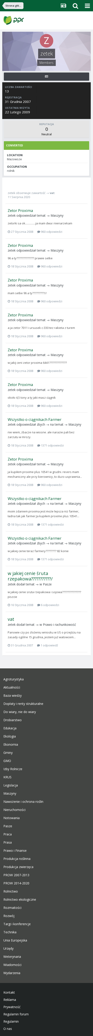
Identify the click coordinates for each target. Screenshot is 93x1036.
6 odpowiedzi (49, 605)
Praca (7, 834)
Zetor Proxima (20, 210)
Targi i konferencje (17, 924)
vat (52, 193)
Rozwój (8, 916)
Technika (9, 932)
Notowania (11, 818)
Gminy (8, 753)
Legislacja (10, 785)
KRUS (7, 777)
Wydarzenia (11, 973)
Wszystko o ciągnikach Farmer (34, 419)
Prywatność (12, 1007)
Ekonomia (10, 744)
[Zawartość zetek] (46, 77)
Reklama (9, 999)
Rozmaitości (12, 908)
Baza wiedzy (12, 696)
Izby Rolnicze (12, 769)
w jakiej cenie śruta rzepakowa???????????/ (30, 576)
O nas (7, 1028)
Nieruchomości (14, 810)
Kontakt (9, 992)
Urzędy (8, 948)
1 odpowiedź (49, 645)
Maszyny (57, 215)
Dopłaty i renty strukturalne (23, 704)
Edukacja (9, 728)
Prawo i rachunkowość (59, 624)
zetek (11, 193)
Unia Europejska (15, 940)
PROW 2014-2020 (16, 883)
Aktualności (11, 687)
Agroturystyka (13, 679)
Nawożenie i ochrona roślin (23, 802)
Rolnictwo (10, 891)
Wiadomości (12, 965)
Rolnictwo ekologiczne (19, 900)
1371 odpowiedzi (52, 445)
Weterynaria (12, 957)
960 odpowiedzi (51, 232)
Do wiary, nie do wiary (19, 712)
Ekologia (9, 736)
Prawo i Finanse (15, 851)
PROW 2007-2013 (16, 875)
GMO (7, 761)
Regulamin (11, 1021)
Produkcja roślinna (16, 859)
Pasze (47, 584)
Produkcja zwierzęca (18, 867)
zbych (41, 424)
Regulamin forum (16, 1014)
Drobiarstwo (12, 720)
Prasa (7, 842)
